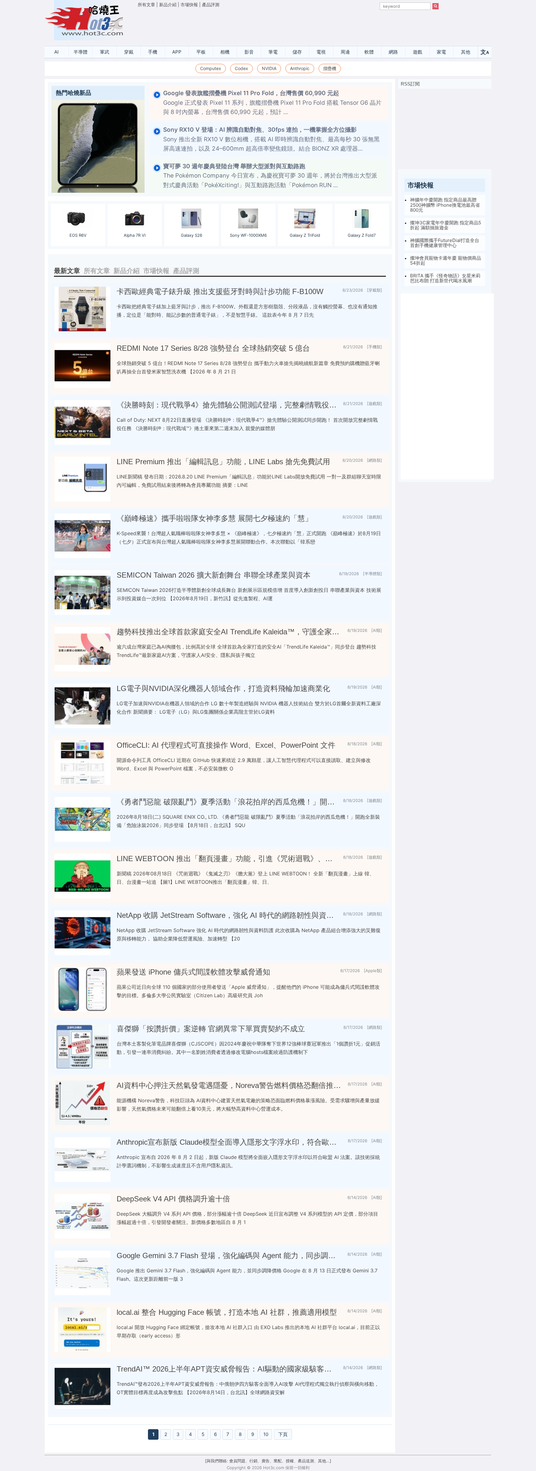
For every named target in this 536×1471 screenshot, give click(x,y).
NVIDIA (269, 68)
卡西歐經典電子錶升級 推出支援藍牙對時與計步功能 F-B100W (220, 291)
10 (265, 1434)
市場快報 (189, 4)
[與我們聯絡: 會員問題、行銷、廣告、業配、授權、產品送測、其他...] (268, 1460)
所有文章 (146, 4)
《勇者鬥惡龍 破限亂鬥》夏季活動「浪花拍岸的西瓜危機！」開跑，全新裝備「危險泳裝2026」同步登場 (227, 802)
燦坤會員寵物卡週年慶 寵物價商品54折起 (445, 260)
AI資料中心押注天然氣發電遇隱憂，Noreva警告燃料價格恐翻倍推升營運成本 (230, 1085)
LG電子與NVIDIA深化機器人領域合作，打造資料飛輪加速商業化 (223, 688)
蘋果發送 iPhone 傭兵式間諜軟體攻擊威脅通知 (193, 972)
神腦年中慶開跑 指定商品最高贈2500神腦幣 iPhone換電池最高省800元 (445, 205)
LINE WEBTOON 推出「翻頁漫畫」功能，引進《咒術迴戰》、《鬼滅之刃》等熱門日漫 (227, 858)
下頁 (283, 1434)
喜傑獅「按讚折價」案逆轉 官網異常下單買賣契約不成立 (211, 1028)
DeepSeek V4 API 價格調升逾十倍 (173, 1199)
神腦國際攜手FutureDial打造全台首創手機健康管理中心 (444, 243)
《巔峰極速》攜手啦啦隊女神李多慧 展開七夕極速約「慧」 (214, 518)
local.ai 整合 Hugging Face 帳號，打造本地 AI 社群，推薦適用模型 (227, 1312)
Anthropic (300, 68)
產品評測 (210, 4)
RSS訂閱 (410, 83)
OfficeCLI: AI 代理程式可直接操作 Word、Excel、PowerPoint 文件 (226, 745)
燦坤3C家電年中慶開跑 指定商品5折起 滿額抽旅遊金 (445, 225)
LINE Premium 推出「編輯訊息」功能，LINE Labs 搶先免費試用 (223, 461)
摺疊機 (329, 68)
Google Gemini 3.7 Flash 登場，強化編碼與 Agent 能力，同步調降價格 (229, 1255)
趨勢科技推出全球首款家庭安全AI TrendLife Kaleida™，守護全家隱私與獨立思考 (229, 632)
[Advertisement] (288, 25)
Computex (210, 68)
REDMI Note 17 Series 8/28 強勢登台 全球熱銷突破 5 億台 (213, 348)
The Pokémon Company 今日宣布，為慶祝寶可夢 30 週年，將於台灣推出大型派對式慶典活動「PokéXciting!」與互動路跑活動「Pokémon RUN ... (270, 176)
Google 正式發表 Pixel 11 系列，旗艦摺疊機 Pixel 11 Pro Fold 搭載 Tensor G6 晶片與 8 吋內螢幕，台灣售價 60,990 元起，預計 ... (272, 103)
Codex (241, 68)
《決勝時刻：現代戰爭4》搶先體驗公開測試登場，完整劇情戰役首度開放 (227, 405)
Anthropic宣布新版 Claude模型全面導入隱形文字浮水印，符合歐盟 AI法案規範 (230, 1142)
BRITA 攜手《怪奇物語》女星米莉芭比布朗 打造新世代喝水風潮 (445, 278)
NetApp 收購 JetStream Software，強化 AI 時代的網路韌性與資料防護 (227, 915)
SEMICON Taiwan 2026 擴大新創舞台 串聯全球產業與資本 (213, 575)
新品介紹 (167, 4)
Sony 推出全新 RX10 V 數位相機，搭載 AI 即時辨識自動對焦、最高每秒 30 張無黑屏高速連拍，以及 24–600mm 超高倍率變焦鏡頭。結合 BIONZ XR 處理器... (271, 139)
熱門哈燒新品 (73, 93)
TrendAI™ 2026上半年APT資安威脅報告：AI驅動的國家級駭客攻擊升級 (227, 1369)
